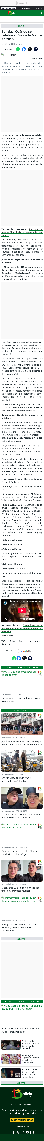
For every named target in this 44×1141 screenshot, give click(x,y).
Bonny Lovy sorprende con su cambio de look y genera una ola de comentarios (21, 927)
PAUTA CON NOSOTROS (22, 1120)
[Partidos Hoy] (32, 1131)
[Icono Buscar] (41, 12)
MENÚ (21, 26)
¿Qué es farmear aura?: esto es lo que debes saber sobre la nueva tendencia (21, 743)
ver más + (22, 1083)
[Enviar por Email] (36, 49)
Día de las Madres (30, 641)
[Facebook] (13, 1131)
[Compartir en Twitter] (24, 658)
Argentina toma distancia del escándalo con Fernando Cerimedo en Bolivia (29, 1075)
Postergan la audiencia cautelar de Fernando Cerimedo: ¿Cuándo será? (31, 1046)
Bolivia (13, 641)
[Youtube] (27, 1131)
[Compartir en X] (30, 49)
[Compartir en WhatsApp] (18, 49)
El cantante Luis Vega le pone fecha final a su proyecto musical (20, 889)
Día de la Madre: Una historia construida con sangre (22, 232)
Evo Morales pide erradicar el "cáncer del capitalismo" (21, 700)
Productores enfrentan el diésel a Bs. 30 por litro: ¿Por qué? (21, 1030)
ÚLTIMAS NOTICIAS (8, 8)
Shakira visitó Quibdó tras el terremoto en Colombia (16, 779)
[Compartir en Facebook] (24, 49)
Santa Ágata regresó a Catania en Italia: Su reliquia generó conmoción (30, 1060)
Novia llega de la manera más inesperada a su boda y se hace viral (22, 628)
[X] (18, 1131)
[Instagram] (22, 1131)
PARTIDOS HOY (26, 8)
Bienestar (6, 644)
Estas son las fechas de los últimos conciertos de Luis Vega (19, 852)
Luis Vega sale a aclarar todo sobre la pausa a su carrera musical (21, 816)
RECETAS (39, 8)
